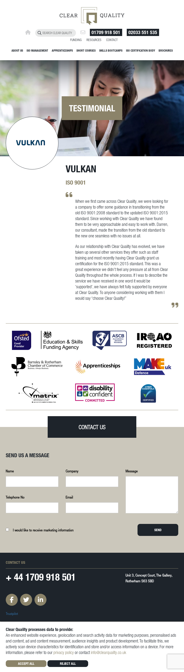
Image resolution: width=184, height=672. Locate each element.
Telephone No (15, 497)
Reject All (68, 663)
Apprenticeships (62, 50)
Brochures (166, 50)
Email (69, 497)
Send (157, 530)
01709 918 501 (106, 32)
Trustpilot (12, 613)
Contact (112, 40)
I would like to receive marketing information (43, 530)
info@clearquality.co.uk (108, 652)
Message (132, 471)
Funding (76, 40)
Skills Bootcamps (110, 50)
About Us (17, 50)
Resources (93, 40)
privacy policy (63, 652)
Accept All (26, 663)
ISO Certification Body (140, 50)
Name (10, 471)
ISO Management (37, 50)
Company (72, 471)
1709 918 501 (50, 577)
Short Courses (86, 50)
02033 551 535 (142, 32)
